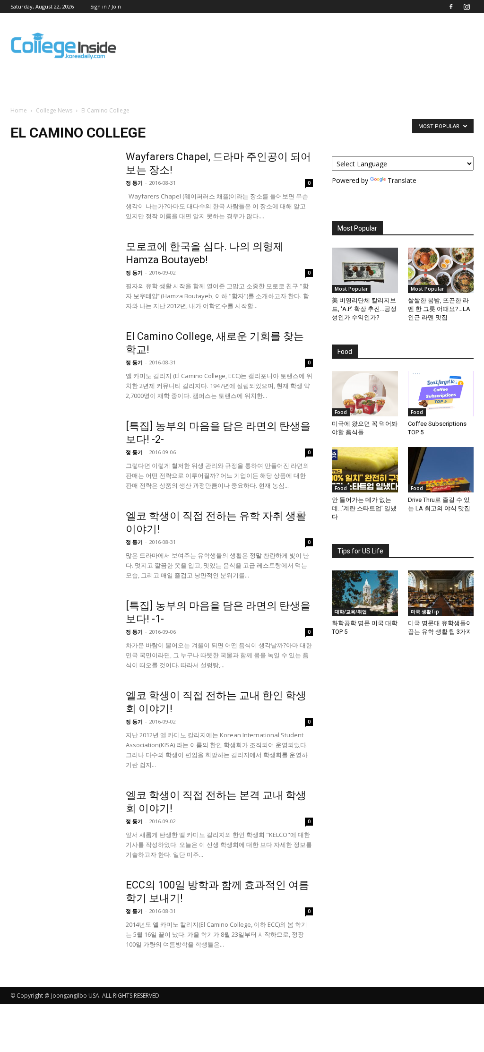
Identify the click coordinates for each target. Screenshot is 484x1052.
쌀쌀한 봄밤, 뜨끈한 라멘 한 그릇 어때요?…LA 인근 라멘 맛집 (439, 309)
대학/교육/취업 (351, 611)
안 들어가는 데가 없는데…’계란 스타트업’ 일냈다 (364, 508)
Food (341, 412)
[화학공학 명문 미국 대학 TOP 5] (365, 593)
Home (18, 110)
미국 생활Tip (425, 611)
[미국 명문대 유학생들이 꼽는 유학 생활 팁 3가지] (441, 593)
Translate (402, 180)
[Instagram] (466, 6)
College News (54, 110)
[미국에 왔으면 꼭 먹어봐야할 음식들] (365, 393)
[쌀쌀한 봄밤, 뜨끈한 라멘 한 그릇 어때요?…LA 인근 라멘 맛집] (441, 270)
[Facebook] (451, 6)
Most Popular (351, 288)
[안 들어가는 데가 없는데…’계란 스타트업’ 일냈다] (365, 469)
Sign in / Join (105, 6)
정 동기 (134, 182)
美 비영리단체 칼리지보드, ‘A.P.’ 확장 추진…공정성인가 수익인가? (364, 309)
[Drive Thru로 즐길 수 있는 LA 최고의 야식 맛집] (441, 469)
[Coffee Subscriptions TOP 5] (441, 393)
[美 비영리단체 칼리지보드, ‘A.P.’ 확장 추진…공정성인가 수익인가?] (365, 270)
